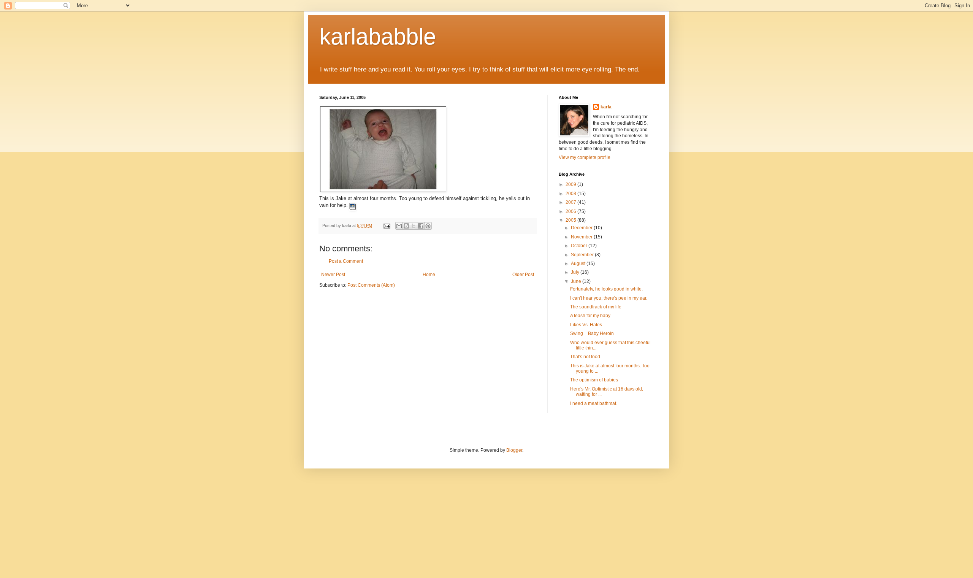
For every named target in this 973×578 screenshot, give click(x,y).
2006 (571, 211)
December (582, 227)
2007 (571, 202)
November (582, 237)
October (579, 245)
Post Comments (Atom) (371, 285)
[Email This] (399, 226)
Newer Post (333, 274)
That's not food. (585, 356)
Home (429, 274)
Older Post (523, 274)
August (578, 263)
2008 (571, 193)
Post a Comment (346, 261)
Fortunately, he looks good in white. (606, 289)
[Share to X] (413, 226)
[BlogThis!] (406, 226)
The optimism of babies (594, 380)
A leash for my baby (590, 315)
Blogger (514, 450)
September (583, 254)
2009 (571, 184)
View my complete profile (584, 157)
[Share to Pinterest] (428, 226)
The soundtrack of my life (595, 307)
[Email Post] (386, 225)
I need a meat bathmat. (593, 403)
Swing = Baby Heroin (592, 333)
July (575, 272)
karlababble (377, 36)
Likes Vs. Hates (586, 324)
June (576, 281)
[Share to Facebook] (421, 226)
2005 (571, 220)
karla (606, 107)
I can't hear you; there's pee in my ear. (608, 298)
